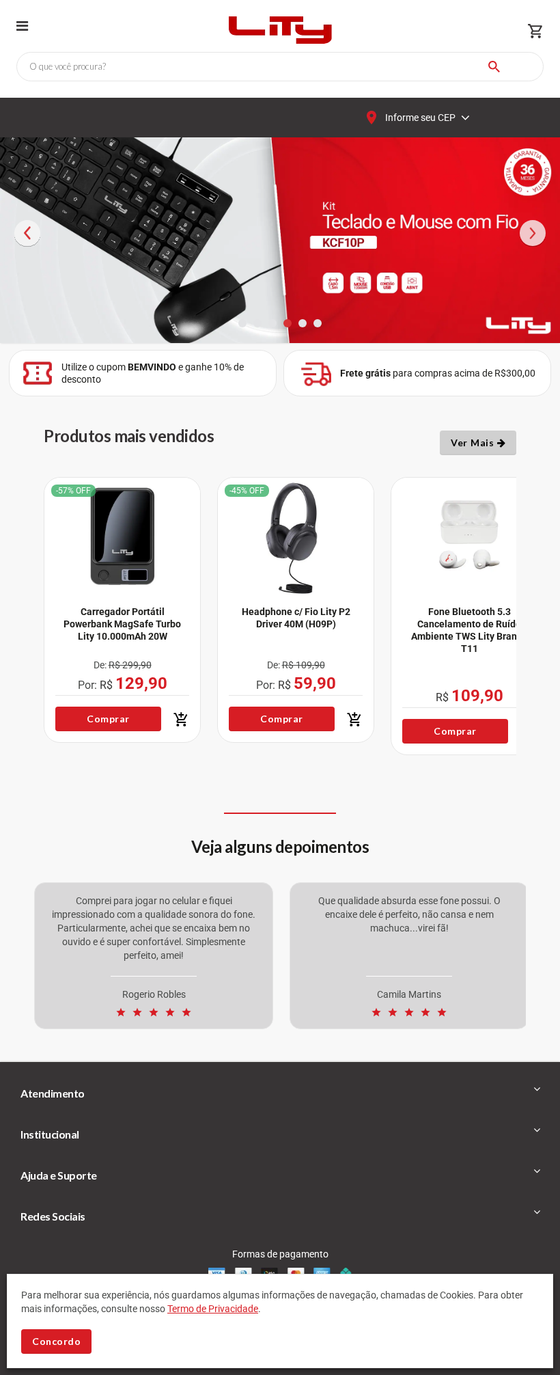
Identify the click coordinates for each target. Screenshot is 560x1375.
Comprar (108, 718)
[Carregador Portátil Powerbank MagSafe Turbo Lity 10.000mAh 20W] (122, 536)
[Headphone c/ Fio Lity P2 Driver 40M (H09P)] (296, 536)
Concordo (56, 1341)
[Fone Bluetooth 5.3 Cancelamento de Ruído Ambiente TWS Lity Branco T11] (469, 536)
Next (532, 255)
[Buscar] (494, 66)
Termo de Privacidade (212, 1308)
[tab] (280, 1093)
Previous (27, 255)
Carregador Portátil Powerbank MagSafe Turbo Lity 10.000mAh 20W (122, 624)
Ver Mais (474, 442)
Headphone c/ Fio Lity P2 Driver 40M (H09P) (296, 617)
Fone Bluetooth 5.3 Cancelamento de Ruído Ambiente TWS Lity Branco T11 (469, 630)
